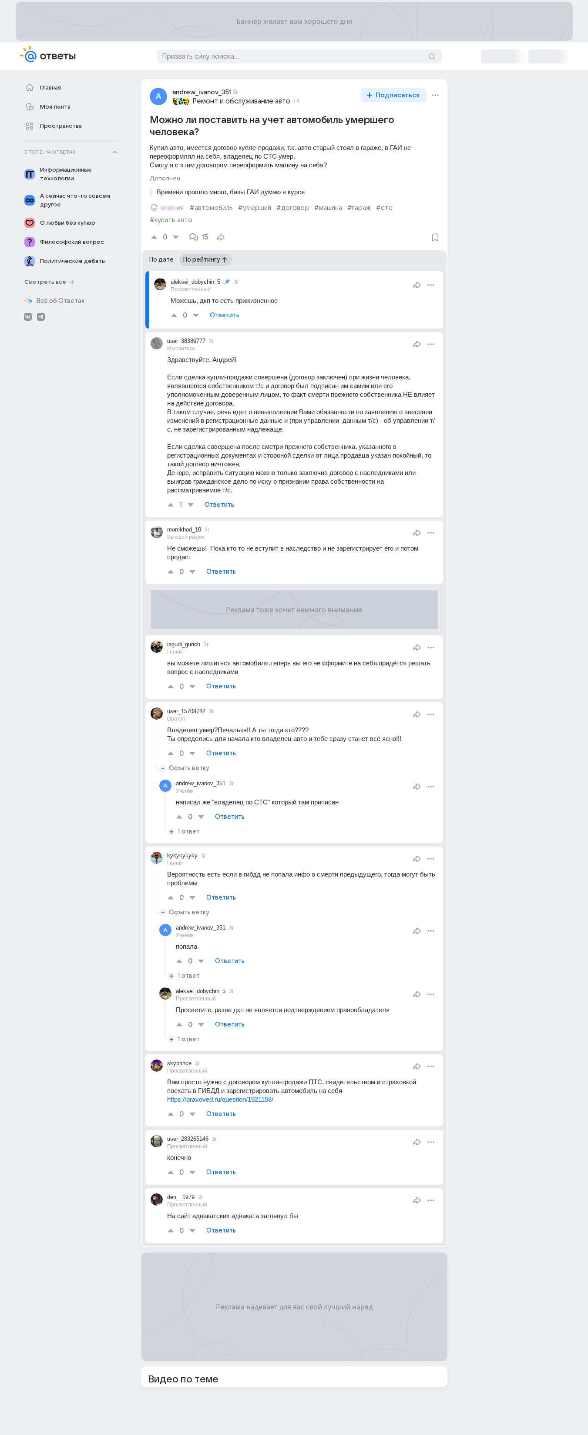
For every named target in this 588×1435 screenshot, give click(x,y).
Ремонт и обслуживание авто (241, 101)
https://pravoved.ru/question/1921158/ (220, 1099)
